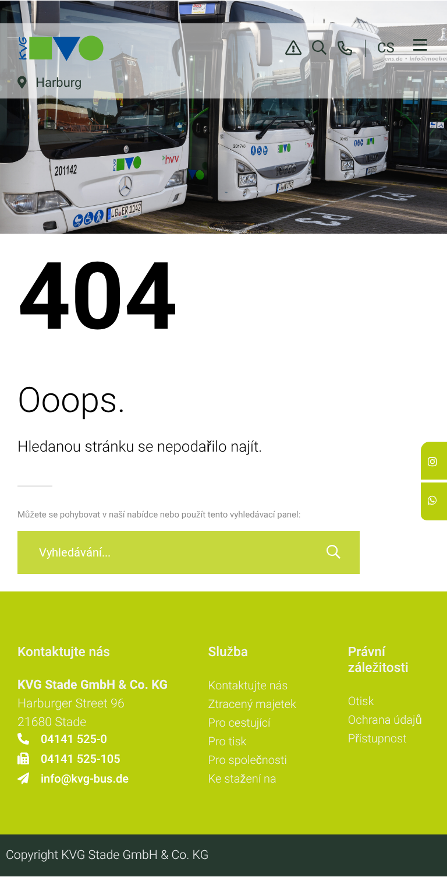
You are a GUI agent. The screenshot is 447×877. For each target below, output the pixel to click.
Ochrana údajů (385, 720)
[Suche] (333, 552)
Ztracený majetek (252, 704)
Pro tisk (227, 741)
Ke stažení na (242, 779)
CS (386, 48)
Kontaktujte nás (248, 685)
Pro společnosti (247, 760)
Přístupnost (377, 738)
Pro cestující (239, 723)
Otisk (361, 701)
